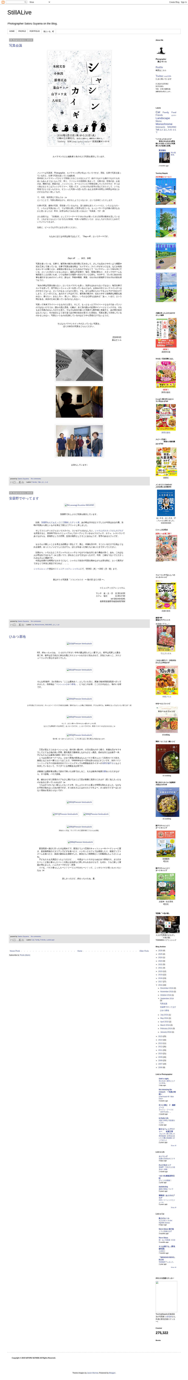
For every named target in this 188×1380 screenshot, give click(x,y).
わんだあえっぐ (165, 1165)
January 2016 (166, 1032)
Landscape (50, 940)
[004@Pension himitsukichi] (79, 699)
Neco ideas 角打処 (166, 1229)
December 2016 (167, 988)
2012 (160, 1047)
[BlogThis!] (14, 482)
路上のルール (164, 1218)
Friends (34, 482)
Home (79, 951)
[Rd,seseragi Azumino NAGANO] (79, 505)
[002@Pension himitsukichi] (79, 802)
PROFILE (22, 31)
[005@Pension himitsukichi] (79, 717)
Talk (39, 482)
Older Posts (144, 951)
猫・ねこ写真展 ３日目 (167, 1240)
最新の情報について (166, 1189)
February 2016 (166, 1029)
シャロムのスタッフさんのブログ (109, 531)
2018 (160, 978)
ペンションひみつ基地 (65, 684)
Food (173, 112)
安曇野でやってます (24, 498)
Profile (159, 67)
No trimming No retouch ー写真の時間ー (167, 1092)
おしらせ (45, 482)
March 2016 (165, 1025)
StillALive (19, 12)
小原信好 (168, 1317)
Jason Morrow (92, 1373)
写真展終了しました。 (167, 1262)
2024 (160, 957)
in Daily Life (163, 1118)
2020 (160, 971)
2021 (160, 968)
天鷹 (104, 771)
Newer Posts (15, 951)
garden (173, 115)
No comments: (36, 479)
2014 (160, 1040)
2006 (160, 1067)
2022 (160, 964)
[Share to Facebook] (20, 482)
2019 (160, 975)
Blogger (112, 1373)
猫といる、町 (48, 31)
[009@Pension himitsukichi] (80, 842)
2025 (160, 954)
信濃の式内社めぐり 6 (167, 1158)
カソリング (163, 1156)
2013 (160, 1043)
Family (37, 940)
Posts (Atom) (25, 955)
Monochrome (39, 625)
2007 (160, 1064)
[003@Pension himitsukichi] (79, 735)
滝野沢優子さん (108, 763)
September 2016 (167, 998)
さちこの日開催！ (165, 1180)
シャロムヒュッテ (41, 569)
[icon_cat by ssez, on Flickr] (161, 56)
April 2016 (164, 1022)
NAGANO (48, 625)
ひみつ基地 (17, 636)
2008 (160, 1061)
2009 (160, 1057)
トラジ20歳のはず (165, 1231)
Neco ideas (163, 1238)
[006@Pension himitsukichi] (79, 827)
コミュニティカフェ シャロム (67, 569)
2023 (160, 961)
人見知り (162, 1251)
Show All (173, 1145)
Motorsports (160, 127)
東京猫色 (162, 150)
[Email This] (11, 482)
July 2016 (164, 1015)
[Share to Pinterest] (22, 482)
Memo (159, 121)
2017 (160, 982)
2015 (160, 1036)
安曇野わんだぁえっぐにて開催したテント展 (60, 522)
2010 (160, 1054)
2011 (160, 1050)
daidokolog (163, 1187)
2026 (160, 951)
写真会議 (15, 45)
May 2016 (164, 1018)
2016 (160, 985)
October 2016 (166, 995)
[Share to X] (17, 482)
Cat (32, 625)
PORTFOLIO (35, 31)
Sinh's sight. (164, 1079)
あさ (161, 130)
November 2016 (167, 992)
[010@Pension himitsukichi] (79, 643)
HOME (12, 31)
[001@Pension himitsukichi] (79, 670)
